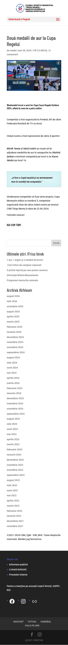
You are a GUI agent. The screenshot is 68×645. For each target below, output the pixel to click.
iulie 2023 (12, 424)
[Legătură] (34, 601)
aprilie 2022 (13, 500)
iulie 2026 (12, 301)
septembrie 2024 (16, 352)
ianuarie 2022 (14, 516)
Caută (56, 243)
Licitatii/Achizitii (18, 569)
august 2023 (13, 418)
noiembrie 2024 (15, 342)
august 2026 (13, 296)
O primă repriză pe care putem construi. (27, 270)
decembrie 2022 (15, 459)
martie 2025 (13, 321)
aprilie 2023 (13, 439)
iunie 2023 (12, 429)
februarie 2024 (14, 388)
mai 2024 (12, 372)
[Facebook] (12, 601)
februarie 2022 (14, 511)
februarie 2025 (14, 326)
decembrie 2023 (15, 398)
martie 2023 (13, 444)
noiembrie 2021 (15, 526)
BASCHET (18, 621)
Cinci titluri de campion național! (24, 265)
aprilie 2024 (13, 378)
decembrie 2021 (15, 521)
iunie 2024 (12, 367)
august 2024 (13, 357)
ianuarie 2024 (14, 393)
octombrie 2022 (15, 470)
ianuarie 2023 (14, 454)
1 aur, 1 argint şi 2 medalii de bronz (25, 260)
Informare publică (18, 564)
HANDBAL (46, 621)
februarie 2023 (14, 449)
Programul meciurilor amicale (22, 280)
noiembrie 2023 (15, 403)
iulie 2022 (12, 485)
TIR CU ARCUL (40, 50)
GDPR (56, 586)
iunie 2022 (12, 490)
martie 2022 (13, 505)
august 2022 (13, 480)
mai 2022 (12, 495)
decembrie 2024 (15, 337)
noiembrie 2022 (15, 465)
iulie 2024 (12, 362)
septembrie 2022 (16, 475)
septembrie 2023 (16, 413)
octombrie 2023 (15, 408)
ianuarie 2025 (14, 332)
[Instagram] (23, 601)
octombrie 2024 (15, 347)
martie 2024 (13, 383)
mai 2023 (12, 434)
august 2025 (13, 311)
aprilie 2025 (13, 316)
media (13, 50)
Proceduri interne (18, 574)
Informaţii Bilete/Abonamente (22, 275)
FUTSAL (32, 621)
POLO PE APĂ (32, 625)
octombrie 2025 (15, 306)
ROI (9, 590)
